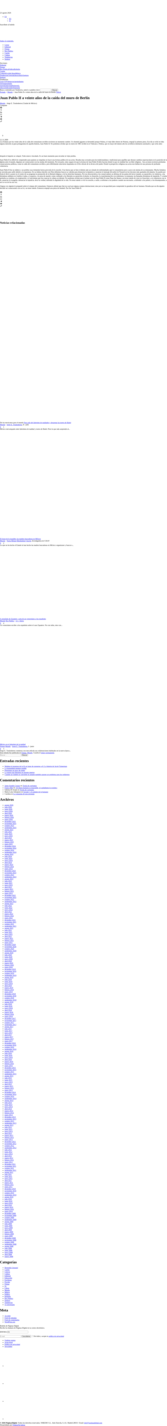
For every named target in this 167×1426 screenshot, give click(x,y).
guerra (2, 86)
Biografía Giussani (11, 1268)
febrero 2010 (9, 1209)
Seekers (7, 59)
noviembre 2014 (10, 1094)
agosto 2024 (9, 854)
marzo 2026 (9, 815)
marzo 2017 (9, 1037)
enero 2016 (9, 1066)
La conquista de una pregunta (23, 794)
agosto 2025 (9, 830)
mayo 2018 (9, 1008)
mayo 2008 (9, 1252)
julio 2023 (8, 881)
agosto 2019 (9, 977)
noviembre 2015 (10, 1070)
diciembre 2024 (10, 846)
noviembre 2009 (10, 1215)
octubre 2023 (9, 875)
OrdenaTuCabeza (18, 1425)
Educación (17, 75)
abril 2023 (8, 887)
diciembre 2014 (10, 1092)
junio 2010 (8, 1201)
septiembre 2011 (10, 1170)
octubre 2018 (9, 998)
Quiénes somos (10, 1340)
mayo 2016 (9, 1057)
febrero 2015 (9, 1088)
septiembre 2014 (10, 1099)
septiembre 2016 (10, 1049)
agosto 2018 (9, 1002)
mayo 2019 (9, 984)
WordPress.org (10, 1322)
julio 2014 (8, 1103)
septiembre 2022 (10, 902)
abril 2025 (8, 838)
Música (18, 73)
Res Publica (9, 51)
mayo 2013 (9, 1131)
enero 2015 (9, 1090)
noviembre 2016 (10, 1045)
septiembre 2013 (10, 1123)
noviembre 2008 (10, 1240)
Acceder (8, 1316)
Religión (17, 69)
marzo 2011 (9, 1183)
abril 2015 (8, 1084)
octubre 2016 (9, 1047)
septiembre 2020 (10, 951)
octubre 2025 (9, 826)
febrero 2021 (9, 941)
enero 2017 (9, 1041)
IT (10, 21)
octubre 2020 (9, 949)
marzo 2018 (9, 1012)
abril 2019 (8, 986)
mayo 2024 (9, 860)
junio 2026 (8, 809)
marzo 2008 (9, 1257)
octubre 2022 (9, 899)
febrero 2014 (9, 1113)
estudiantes (20, 82)
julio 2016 (8, 1053)
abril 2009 (8, 1230)
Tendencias (9, 57)
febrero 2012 (9, 1160)
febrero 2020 (9, 965)
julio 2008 (8, 1248)
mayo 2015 (9, 1082)
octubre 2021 (9, 924)
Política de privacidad (12, 1344)
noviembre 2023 (10, 873)
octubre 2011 (9, 1168)
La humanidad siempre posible (15, 768)
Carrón (7, 53)
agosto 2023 (9, 879)
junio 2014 (8, 1105)
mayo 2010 (9, 1203)
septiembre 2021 (10, 926)
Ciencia (11, 75)
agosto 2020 (9, 953)
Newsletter (8, 1346)
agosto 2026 (9, 805)
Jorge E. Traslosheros (14, 425)
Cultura (7, 55)
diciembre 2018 (10, 994)
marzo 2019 (9, 988)
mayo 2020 (9, 959)
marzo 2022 (9, 914)
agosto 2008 (9, 1246)
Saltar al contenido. (7, 41)
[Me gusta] (1, 135)
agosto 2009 (9, 1222)
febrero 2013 (9, 1137)
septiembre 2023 (10, 877)
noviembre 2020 (10, 947)
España (9, 88)
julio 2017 (8, 1029)
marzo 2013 (9, 1135)
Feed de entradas (11, 1318)
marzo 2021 (9, 938)
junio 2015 (8, 1080)
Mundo (2, 103)
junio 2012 (8, 1152)
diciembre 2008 (10, 1238)
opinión (9, 84)
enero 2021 (9, 943)
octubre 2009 (9, 1218)
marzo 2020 (9, 963)
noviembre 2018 (10, 996)
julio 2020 (8, 955)
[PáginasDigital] (22, 37)
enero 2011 (8, 1187)
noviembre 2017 (10, 1021)
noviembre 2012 (10, 1144)
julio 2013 (8, 1127)
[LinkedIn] (83, 112)
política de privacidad (56, 1336)
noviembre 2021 (10, 922)
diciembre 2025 (10, 821)
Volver (58, 92)
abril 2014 (8, 1109)
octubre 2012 (9, 1146)
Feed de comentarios (12, 1320)
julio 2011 (8, 1174)
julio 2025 (8, 832)
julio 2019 (8, 979)
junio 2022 (8, 908)
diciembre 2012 (10, 1142)
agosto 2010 (9, 1197)
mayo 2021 (9, 934)
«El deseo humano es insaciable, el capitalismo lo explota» (36, 788)
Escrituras (8, 1280)
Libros (13, 73)
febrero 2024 (9, 867)
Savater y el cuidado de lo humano (35, 792)
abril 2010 (8, 1205)
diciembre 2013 (10, 1117)
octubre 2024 (9, 850)
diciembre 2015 (10, 1068)
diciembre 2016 (10, 1043)
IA (22, 75)
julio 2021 (8, 930)
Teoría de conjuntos (30, 786)
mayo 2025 (9, 836)
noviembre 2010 (10, 1191)
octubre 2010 (9, 1193)
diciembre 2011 (10, 1164)
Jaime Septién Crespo (12, 786)
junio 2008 (8, 1250)
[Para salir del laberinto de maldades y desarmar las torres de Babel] (83, 421)
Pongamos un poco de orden (15, 770)
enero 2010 (9, 1211)
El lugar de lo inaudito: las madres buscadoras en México (20, 539)
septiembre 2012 (10, 1148)
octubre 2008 (9, 1242)
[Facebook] (83, 107)
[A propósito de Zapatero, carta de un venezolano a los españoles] (67, 617)
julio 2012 (8, 1150)
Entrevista (8, 86)
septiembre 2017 (10, 1025)
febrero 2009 (9, 1234)
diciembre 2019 (10, 969)
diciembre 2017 (10, 1018)
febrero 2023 (9, 891)
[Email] (83, 119)
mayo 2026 (9, 811)
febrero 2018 (9, 1014)
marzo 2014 (9, 1111)
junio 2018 (8, 1006)
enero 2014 (9, 1115)
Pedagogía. (16, 86)
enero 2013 (9, 1140)
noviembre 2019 (10, 971)
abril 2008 (8, 1254)
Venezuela (16, 88)
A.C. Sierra (20, 621)
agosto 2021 (9, 928)
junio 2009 (8, 1226)
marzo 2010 (9, 1207)
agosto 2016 (9, 1051)
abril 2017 (8, 1035)
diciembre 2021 (10, 920)
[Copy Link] (83, 121)
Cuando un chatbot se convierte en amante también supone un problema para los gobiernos (37, 775)
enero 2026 (9, 819)
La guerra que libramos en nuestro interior (20, 772)
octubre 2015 (9, 1072)
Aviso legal (9, 1342)
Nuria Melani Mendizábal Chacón (19, 541)
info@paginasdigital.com (93, 1423)
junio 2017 (8, 1031)
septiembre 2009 (10, 1220)
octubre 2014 (9, 1096)
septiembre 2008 (10, 1244)
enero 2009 (9, 1236)
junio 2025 (8, 834)
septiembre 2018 (10, 1000)
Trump (4, 84)
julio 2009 (8, 1224)
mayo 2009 (9, 1228)
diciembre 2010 (10, 1189)
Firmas (7, 49)
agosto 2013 (9, 1125)
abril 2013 (8, 1133)
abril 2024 (8, 863)
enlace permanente (47, 753)
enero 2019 (9, 992)
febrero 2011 (9, 1185)
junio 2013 (8, 1129)
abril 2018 (8, 1010)
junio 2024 (8, 858)
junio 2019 (8, 982)
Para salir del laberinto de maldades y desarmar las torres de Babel (47, 423)
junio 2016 (8, 1055)
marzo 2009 (9, 1232)
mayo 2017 (9, 1033)
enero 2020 (9, 967)
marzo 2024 (9, 865)
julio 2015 (8, 1078)
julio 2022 (8, 906)
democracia (11, 82)
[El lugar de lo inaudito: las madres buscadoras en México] (83, 537)
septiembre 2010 (10, 1195)
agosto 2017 (9, 1027)
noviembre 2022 (10, 897)
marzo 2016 (9, 1062)
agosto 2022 (9, 904)
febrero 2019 (9, 990)
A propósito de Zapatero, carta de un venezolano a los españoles (23, 619)
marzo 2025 (9, 840)
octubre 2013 (9, 1121)
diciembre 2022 (10, 895)
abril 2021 (8, 936)
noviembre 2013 (10, 1119)
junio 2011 (8, 1176)
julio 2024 (8, 856)
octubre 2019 (9, 973)
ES (6, 17)
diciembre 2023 (10, 871)
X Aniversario (10, 1305)
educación (3, 88)
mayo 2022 (9, 910)
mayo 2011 (8, 1179)
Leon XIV (3, 82)
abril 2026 (8, 813)
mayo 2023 (9, 885)
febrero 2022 (9, 916)
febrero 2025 (9, 842)
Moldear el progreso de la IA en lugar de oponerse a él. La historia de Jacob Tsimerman (36, 766)
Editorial (8, 47)
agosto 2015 (9, 1076)
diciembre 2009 (10, 1213)
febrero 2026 (9, 817)
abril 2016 (8, 1060)
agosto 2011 (9, 1172)
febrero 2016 (9, 1064)
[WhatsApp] (83, 114)
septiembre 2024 (10, 852)
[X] (83, 110)
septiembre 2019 (10, 975)
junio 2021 (8, 932)
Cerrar (7, 45)
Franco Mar (9, 788)
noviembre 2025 (10, 824)
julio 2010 (8, 1199)
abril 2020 (8, 961)
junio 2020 (8, 957)
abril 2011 (8, 1181)
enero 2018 (9, 1016)
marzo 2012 (9, 1158)
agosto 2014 (9, 1101)
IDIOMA (3, 1332)
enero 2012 (9, 1162)
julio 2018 (8, 1004)
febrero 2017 (9, 1039)
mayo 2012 (9, 1154)
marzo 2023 (9, 889)
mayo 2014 (9, 1107)
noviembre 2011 (10, 1166)
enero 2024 (9, 869)
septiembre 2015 (10, 1074)
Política (11, 69)
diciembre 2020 (10, 945)
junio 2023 (8, 883)
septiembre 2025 (10, 828)
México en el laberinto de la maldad (13, 744)
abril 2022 (8, 912)
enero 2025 (9, 844)
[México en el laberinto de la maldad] (83, 742)
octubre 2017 (9, 1023)
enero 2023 (9, 893)
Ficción (8, 73)
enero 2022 (9, 918)
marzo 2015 (9, 1086)
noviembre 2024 (10, 848)
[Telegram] (83, 117)
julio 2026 (8, 807)
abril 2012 (8, 1156)
